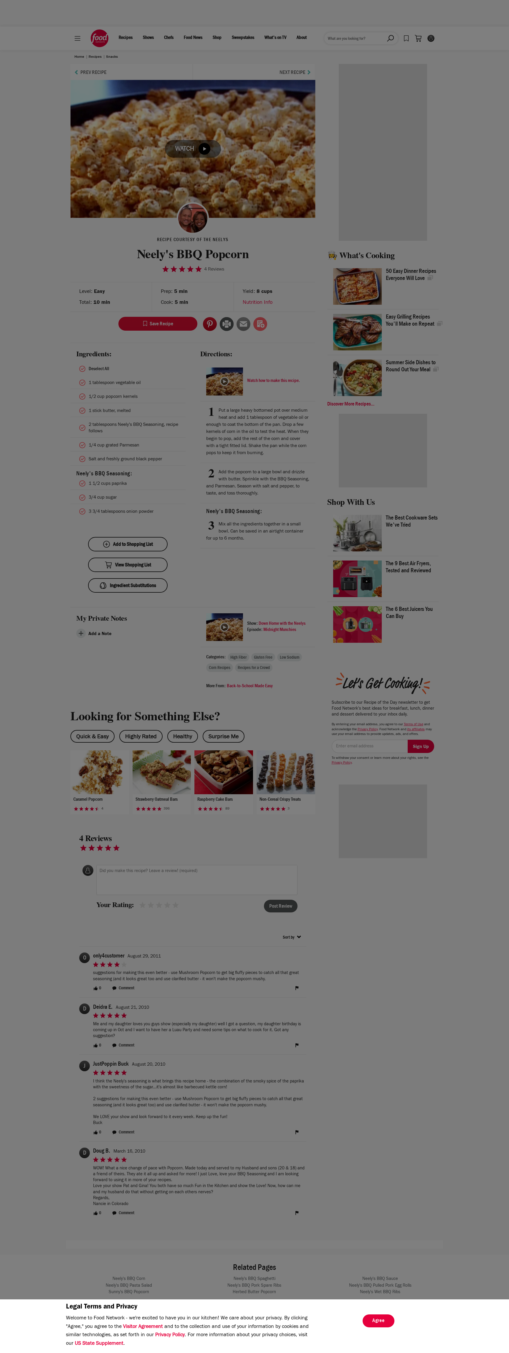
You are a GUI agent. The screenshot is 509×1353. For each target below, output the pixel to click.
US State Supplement (99, 1344)
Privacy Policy (170, 1335)
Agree (378, 1321)
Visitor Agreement (143, 1327)
